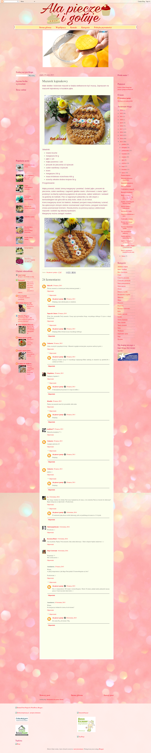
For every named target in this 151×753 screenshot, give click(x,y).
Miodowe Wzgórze (23, 316)
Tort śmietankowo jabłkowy (126, 232)
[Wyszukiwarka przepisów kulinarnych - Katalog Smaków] (21, 735)
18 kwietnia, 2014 (63, 551)
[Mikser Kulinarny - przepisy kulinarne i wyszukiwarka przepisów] (86, 732)
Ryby (119, 311)
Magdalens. (50, 373)
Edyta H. (50, 285)
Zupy (119, 336)
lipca (123, 160)
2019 (121, 123)
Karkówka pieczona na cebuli (30, 306)
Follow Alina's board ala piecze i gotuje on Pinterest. (125, 88)
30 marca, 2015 (70, 586)
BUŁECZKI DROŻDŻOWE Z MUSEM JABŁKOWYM (30, 329)
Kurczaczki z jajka (126, 211)
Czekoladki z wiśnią (127, 219)
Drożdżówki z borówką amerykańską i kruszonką (28, 229)
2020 (121, 120)
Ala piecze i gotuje (57, 299)
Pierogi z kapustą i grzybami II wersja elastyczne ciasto (30, 369)
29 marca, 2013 (57, 285)
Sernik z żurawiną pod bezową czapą (127, 202)
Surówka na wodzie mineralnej (29, 207)
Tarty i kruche (122, 322)
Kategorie (85, 27)
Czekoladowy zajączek (127, 189)
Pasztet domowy (125, 175)
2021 (121, 116)
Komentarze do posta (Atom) (55, 699)
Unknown (50, 343)
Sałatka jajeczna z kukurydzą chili (126, 237)
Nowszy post (45, 695)
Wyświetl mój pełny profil (125, 101)
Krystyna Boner (52, 539)
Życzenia (120, 339)
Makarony (120, 297)
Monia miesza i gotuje (24, 338)
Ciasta (119, 275)
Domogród (21, 280)
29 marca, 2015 (59, 567)
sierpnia (124, 157)
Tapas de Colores (52, 313)
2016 (121, 132)
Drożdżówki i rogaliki (124, 294)
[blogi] (17, 744)
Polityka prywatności (103, 27)
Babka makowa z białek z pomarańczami (128, 246)
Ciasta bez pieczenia (123, 278)
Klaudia (49, 401)
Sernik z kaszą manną (28, 238)
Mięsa (119, 300)
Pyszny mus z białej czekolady (126, 223)
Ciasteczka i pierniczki (124, 281)
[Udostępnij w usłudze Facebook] (73, 273)
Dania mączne (122, 286)
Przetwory (121, 306)
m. (48, 497)
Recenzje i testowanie (124, 308)
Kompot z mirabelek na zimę (26, 277)
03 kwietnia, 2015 (60, 602)
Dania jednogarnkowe (124, 283)
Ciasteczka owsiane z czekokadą (24, 298)
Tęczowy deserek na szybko (126, 227)
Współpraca (61, 27)
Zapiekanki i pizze (123, 334)
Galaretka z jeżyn (29, 217)
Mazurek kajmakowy (127, 183)
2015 (121, 135)
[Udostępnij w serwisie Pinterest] (75, 273)
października (125, 150)
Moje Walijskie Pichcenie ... (26, 325)
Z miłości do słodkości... (25, 364)
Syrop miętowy (28, 248)
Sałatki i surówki (122, 314)
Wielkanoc (121, 331)
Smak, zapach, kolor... (24, 351)
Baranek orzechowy (126, 192)
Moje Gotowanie (52, 551)
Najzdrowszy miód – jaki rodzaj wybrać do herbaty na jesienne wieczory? (26, 319)
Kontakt (73, 27)
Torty (119, 328)
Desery (120, 289)
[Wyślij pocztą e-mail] (67, 273)
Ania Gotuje (22, 275)
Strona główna (45, 27)
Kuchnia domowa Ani (24, 303)
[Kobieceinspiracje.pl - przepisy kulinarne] (27, 713)
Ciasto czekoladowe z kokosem (28, 187)
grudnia (124, 144)
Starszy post (109, 695)
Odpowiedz (50, 291)
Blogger (101, 749)
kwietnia (124, 169)
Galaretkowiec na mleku (29, 166)
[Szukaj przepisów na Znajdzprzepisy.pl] (80, 737)
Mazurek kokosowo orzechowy (126, 179)
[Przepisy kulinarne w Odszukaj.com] (21, 721)
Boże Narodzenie (122, 272)
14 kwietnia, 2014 (54, 497)
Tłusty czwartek (122, 325)
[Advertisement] (76, 676)
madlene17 (50, 429)
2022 (121, 113)
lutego (124, 256)
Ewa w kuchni (22, 296)
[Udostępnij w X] (71, 273)
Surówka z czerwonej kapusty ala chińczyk (29, 260)
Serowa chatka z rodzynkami (125, 207)
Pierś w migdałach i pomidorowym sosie (127, 251)
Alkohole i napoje (123, 267)
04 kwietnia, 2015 (71, 618)
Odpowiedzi (52, 295)
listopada (124, 147)
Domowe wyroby (123, 292)
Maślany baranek (126, 186)
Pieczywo (120, 303)
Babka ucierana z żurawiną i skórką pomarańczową (127, 197)
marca (123, 173)
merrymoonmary (78, 749)
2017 (121, 129)
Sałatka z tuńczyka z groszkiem (127, 242)
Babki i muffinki (122, 269)
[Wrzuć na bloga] (69, 273)
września (124, 154)
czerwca (124, 163)
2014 (121, 138)
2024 (121, 110)
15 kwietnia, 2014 (63, 539)
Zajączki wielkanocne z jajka (127, 215)
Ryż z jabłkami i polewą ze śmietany (29, 177)
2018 (121, 126)
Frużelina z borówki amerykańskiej (28, 197)
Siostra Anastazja (122, 320)
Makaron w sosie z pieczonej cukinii (30, 341)
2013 (121, 142)
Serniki (120, 317)
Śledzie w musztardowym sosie (30, 354)
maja (123, 166)
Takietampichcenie (53, 527)
